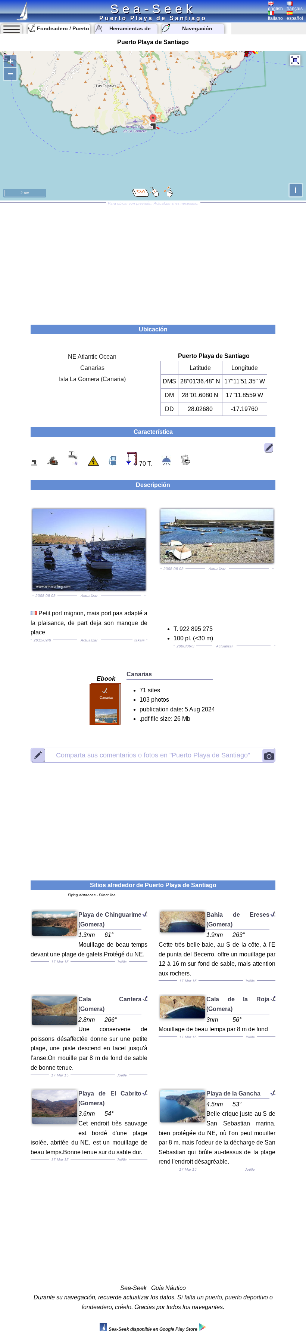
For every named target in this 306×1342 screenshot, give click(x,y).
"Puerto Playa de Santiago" (153, 755)
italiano (275, 18)
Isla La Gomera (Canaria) (92, 379)
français (295, 8)
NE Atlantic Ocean (92, 356)
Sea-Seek (153, 8)
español (295, 18)
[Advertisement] (153, 261)
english (275, 8)
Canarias (92, 368)
